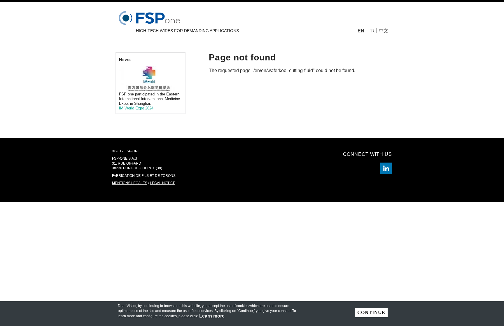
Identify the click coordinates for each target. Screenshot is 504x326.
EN (361, 30)
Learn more (212, 316)
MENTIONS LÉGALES (129, 183)
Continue (371, 312)
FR (371, 30)
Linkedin (386, 168)
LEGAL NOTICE (162, 183)
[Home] (151, 16)
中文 (383, 30)
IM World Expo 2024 (136, 108)
